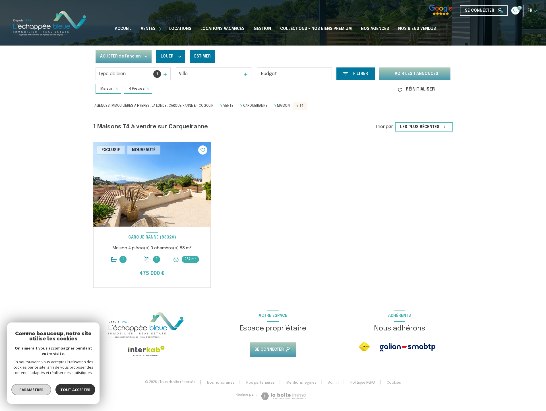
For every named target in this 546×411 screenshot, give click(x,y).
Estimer (202, 56)
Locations (180, 29)
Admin (333, 383)
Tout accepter (75, 389)
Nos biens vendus (417, 29)
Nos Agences (375, 29)
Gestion (262, 29)
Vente (228, 106)
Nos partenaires (260, 383)
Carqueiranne (255, 106)
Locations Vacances (222, 29)
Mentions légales (301, 383)
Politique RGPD (362, 383)
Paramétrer (31, 389)
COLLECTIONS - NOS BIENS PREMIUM (316, 29)
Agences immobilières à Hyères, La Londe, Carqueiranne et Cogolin (154, 106)
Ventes (148, 29)
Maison (283, 106)
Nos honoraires (221, 383)
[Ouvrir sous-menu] (161, 29)
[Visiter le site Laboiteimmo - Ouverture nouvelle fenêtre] (283, 396)
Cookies (394, 383)
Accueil (123, 29)
